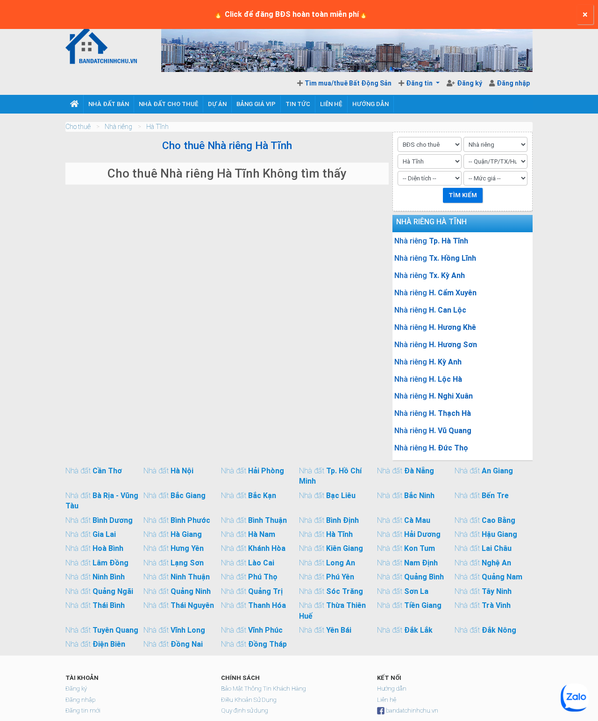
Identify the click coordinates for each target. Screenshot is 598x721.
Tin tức (297, 103)
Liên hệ (331, 103)
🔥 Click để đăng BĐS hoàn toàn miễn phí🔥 (291, 14)
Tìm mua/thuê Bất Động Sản (348, 83)
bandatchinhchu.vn (412, 710)
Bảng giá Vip (256, 103)
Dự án (217, 103)
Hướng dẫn (370, 103)
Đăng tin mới (82, 710)
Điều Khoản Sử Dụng (249, 699)
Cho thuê (78, 126)
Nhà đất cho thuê (168, 103)
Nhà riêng (118, 126)
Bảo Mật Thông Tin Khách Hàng (263, 688)
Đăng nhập (513, 83)
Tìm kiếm (462, 195)
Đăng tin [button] (420, 83)
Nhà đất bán (108, 103)
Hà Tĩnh (157, 126)
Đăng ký (470, 83)
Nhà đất (93, 470)
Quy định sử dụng (244, 710)
